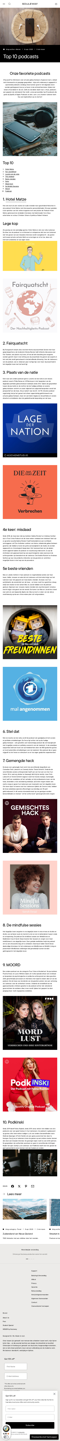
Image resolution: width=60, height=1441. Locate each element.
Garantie (34, 1287)
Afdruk (33, 1279)
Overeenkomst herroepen (40, 1306)
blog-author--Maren (13, 49)
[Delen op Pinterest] (26, 1186)
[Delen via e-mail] (32, 1186)
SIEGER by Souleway (10, 1329)
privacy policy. (21, 1432)
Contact (34, 1302)
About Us (6, 1318)
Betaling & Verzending (38, 1275)
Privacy (33, 1283)
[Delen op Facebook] (12, 1186)
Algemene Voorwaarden (39, 1298)
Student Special (8, 1325)
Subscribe (30, 1425)
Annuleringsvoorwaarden (39, 1295)
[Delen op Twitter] (19, 1186)
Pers (4, 1321)
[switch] (6, 1437)
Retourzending (36, 1291)
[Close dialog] (54, 1394)
